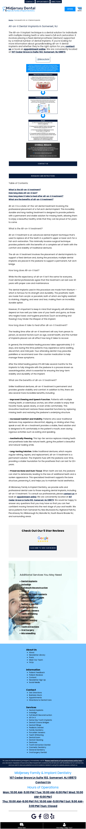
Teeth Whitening (29, 613)
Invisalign (26, 584)
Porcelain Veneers (30, 610)
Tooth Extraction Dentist (40, 745)
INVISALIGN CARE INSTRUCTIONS (43, 176)
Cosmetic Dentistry (37, 747)
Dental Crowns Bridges (32, 597)
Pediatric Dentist (29, 604)
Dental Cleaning (29, 620)
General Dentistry (37, 750)
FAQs (31, 662)
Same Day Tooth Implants (34, 594)
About (31, 652)
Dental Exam (27, 617)
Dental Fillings (28, 600)
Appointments (35, 697)
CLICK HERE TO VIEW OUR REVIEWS (43, 548)
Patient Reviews (36, 675)
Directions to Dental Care (40, 700)
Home (11, 20)
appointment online (26, 496)
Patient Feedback (37, 672)
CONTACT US (43, 164)
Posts (31, 657)
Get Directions (35, 692)
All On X (25, 591)
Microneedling (28, 633)
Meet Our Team (36, 660)
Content (32, 677)
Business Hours (35, 695)
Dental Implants (29, 581)
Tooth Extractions (30, 626)
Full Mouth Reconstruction (34, 587)
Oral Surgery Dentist (38, 752)
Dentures (25, 623)
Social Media (34, 682)
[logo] (19, 9)
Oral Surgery (27, 630)
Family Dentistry (29, 607)
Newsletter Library (37, 655)
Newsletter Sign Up (37, 680)
